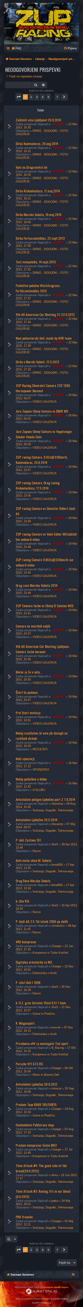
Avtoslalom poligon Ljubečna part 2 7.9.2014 (45, 799)
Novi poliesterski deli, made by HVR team (44, 338)
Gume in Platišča (44, 1013)
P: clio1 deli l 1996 (28, 982)
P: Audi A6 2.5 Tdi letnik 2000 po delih (42, 921)
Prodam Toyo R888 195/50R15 (36, 1104)
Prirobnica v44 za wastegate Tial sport (42, 1043)
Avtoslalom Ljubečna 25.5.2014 (36, 819)
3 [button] (37, 97)
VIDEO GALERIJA (45, 401)
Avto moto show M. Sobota (33, 860)
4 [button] (42, 97)
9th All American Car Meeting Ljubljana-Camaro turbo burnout (43, 649)
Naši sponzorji (25, 758)
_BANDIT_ (58, 124)
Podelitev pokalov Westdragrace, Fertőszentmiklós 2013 (38, 288)
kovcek (56, 1027)
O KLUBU (39, 790)
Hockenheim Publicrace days (35, 1124)
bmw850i (57, 864)
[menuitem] (16, 48)
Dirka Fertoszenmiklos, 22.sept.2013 (40, 238)
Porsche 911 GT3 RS (29, 1063)
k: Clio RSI (22, 901)
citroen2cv (58, 925)
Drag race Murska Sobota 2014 (37, 585)
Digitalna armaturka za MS (34, 962)
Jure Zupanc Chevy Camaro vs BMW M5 (42, 411)
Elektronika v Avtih (45, 973)
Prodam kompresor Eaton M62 (36, 1145)
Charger (56, 946)
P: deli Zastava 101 (28, 840)
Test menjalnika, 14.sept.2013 (36, 261)
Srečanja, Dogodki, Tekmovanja (53, 810)
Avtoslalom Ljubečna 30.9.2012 (36, 1084)
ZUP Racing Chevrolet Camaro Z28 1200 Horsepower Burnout (43, 388)
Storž (54, 844)
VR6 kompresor (26, 941)
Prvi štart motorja (28, 712)
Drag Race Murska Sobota (33, 880)
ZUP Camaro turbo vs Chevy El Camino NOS (44, 605)
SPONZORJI (41, 769)
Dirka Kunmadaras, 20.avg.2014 (37, 143)
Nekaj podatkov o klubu (31, 779)
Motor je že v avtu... (29, 672)
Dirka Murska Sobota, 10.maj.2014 (39, 214)
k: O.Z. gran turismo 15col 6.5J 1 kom (41, 1002)
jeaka (54, 1200)
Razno (37, 851)
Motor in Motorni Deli (46, 1074)
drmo (54, 1175)
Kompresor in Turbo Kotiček (50, 952)
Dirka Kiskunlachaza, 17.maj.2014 (38, 190)
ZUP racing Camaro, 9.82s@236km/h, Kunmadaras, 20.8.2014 (42, 459)
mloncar (56, 1088)
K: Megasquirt (25, 1023)
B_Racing (57, 1047)
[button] (18, 97)
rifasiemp (57, 803)
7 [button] (57, 97)
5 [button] (48, 97)
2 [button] (31, 97)
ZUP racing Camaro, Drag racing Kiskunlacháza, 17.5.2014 (38, 485)
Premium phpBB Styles (55, 1287)
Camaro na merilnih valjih (33, 626)
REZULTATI (40, 749)
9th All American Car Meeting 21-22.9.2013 (45, 314)
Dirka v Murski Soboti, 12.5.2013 (37, 361)
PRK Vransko (24, 1216)
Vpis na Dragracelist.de (31, 167)
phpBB (27, 1298)
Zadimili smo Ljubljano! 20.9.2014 (38, 119)
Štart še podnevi (27, 692)
